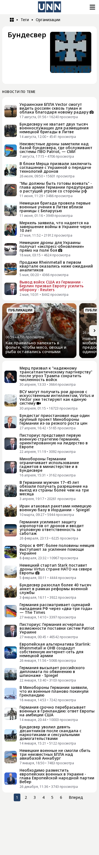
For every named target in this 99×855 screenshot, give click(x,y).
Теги (25, 19)
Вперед (76, 797)
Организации (48, 19)
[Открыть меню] (92, 7)
